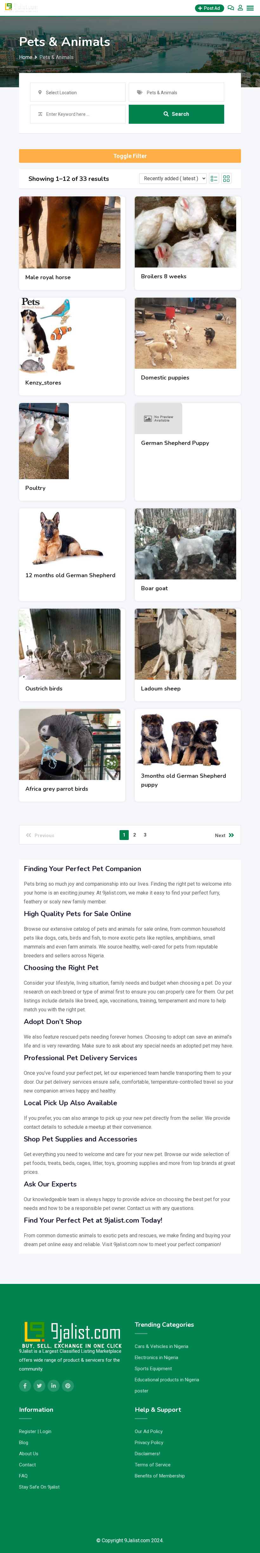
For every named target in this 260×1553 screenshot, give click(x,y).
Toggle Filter (130, 156)
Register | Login (35, 1431)
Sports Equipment (153, 1368)
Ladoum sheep (161, 688)
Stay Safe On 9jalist (39, 1487)
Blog (23, 1442)
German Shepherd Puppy (175, 443)
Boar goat (154, 588)
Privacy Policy (149, 1442)
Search (180, 114)
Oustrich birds (43, 688)
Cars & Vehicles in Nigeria (161, 1346)
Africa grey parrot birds (56, 789)
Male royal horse (48, 277)
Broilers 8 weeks (163, 276)
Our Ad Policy (149, 1431)
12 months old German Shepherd (70, 575)
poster (141, 1391)
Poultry (35, 488)
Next (220, 835)
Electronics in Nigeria (156, 1357)
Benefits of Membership (160, 1476)
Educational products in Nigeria (167, 1380)
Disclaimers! (147, 1454)
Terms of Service (153, 1465)
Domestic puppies (165, 377)
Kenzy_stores (43, 383)
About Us (28, 1454)
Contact (27, 1465)
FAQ (23, 1476)
